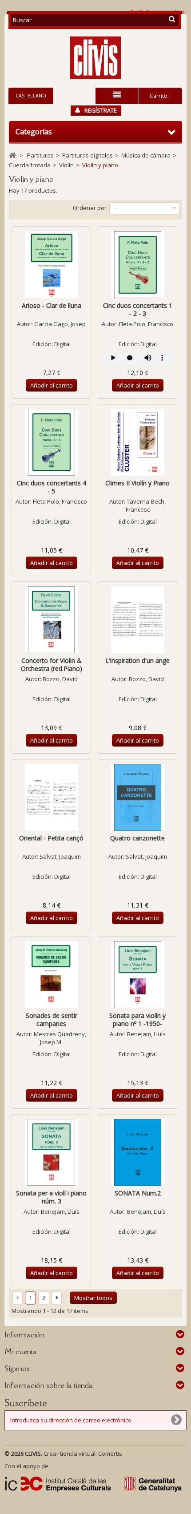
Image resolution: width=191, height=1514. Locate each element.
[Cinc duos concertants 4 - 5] (51, 442)
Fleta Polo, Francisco (146, 324)
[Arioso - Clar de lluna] (51, 264)
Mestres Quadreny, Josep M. (60, 1038)
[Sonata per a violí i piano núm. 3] (51, 1152)
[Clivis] (95, 57)
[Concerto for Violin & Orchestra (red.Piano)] (51, 619)
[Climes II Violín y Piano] (137, 442)
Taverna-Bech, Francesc (146, 505)
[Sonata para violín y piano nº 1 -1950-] (137, 974)
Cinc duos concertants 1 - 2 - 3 (137, 309)
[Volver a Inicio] (12, 155)
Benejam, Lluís (146, 1034)
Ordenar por (90, 208)
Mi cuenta (20, 1352)
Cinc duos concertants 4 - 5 (51, 487)
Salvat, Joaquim (60, 856)
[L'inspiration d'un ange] (137, 619)
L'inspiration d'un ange (137, 660)
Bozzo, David (60, 679)
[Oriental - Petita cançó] (51, 797)
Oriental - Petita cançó (51, 838)
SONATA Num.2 (138, 1193)
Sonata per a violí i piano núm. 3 (51, 1197)
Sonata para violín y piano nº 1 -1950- (137, 1019)
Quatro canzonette (137, 838)
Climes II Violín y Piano (137, 483)
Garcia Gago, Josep (60, 324)
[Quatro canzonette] (137, 797)
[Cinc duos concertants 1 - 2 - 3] (137, 264)
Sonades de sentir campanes (51, 1019)
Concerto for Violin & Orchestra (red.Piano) (51, 664)
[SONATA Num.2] (137, 1152)
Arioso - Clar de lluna (51, 305)
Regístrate (100, 110)
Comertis (110, 1453)
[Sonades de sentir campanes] (51, 974)
